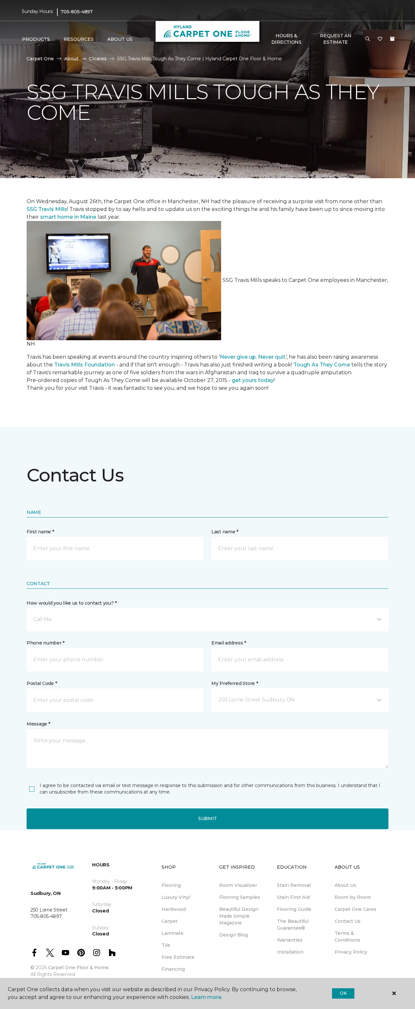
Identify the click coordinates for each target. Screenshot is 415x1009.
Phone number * (46, 643)
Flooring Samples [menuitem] (239, 897)
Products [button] (36, 39)
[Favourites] (380, 39)
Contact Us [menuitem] (348, 921)
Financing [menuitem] (173, 969)
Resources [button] (79, 39)
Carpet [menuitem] (169, 921)
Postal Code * (42, 683)
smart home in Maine (68, 217)
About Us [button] (120, 39)
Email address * (228, 643)
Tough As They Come (321, 365)
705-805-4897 (77, 12)
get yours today (253, 380)
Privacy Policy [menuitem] (351, 952)
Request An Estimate (335, 39)
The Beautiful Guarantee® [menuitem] (293, 924)
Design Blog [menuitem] (233, 935)
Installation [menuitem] (290, 952)
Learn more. (206, 997)
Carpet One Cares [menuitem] (355, 909)
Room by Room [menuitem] (353, 897)
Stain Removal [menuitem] (294, 885)
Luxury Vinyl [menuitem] (175, 897)
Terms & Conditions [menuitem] (347, 936)
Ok (343, 993)
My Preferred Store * (234, 683)
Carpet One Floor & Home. (79, 967)
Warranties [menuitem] (289, 940)
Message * (38, 724)
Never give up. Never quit (252, 357)
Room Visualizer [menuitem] (238, 885)
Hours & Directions (286, 39)
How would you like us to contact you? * (72, 603)
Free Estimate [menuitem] (178, 957)
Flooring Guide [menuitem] (294, 909)
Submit (207, 818)
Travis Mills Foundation (84, 365)
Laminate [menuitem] (172, 933)
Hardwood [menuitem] (173, 909)
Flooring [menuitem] (171, 885)
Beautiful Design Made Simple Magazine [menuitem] (238, 916)
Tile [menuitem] (165, 945)
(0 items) (392, 39)
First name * (40, 531)
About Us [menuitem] (345, 885)
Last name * (224, 531)
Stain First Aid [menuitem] (293, 897)
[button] (368, 39)
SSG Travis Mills (47, 209)
